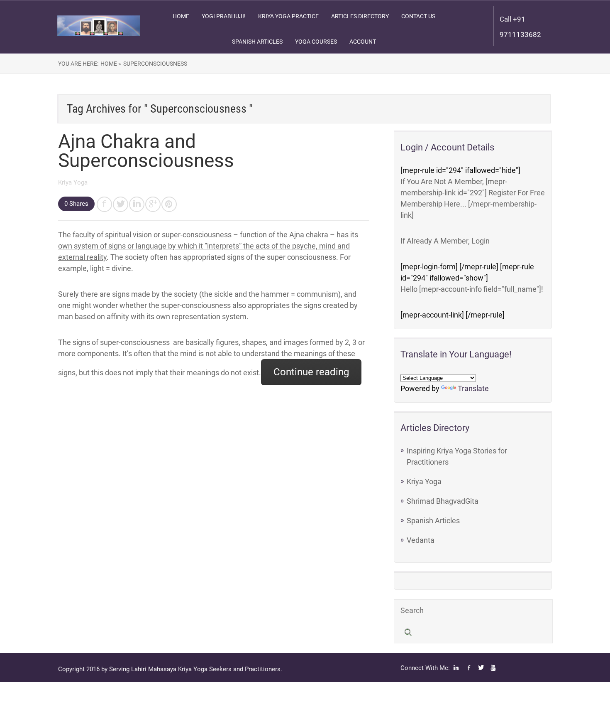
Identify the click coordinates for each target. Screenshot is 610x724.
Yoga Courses (316, 41)
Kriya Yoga (73, 182)
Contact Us (418, 16)
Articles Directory (360, 16)
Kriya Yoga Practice (288, 16)
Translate (473, 388)
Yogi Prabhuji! (224, 16)
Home (181, 16)
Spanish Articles (257, 41)
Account (362, 41)
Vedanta (420, 540)
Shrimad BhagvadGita (442, 501)
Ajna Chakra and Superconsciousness (146, 151)
